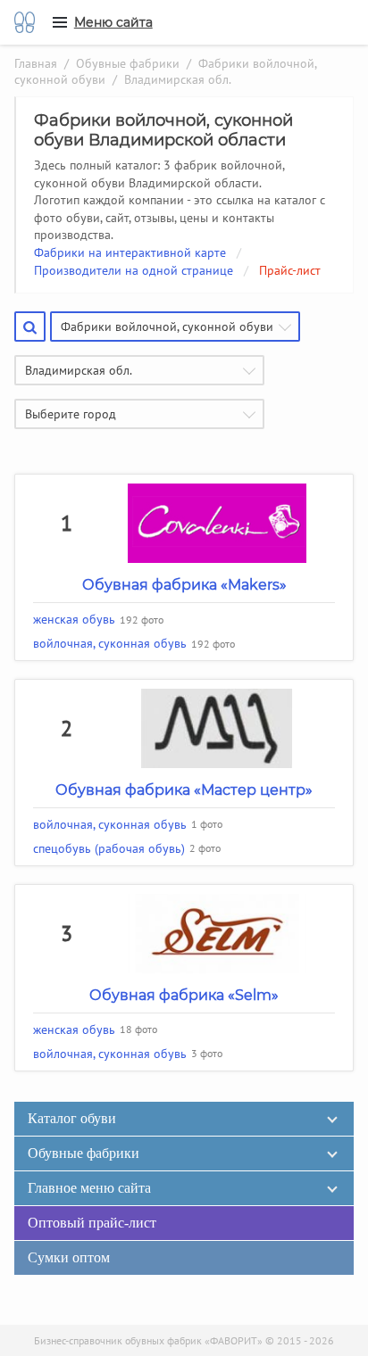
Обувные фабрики (128, 63)
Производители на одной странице (133, 270)
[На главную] (24, 22)
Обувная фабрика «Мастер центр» (184, 789)
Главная (35, 63)
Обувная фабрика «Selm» (184, 995)
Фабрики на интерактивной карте (130, 252)
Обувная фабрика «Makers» (184, 584)
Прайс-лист (290, 270)
